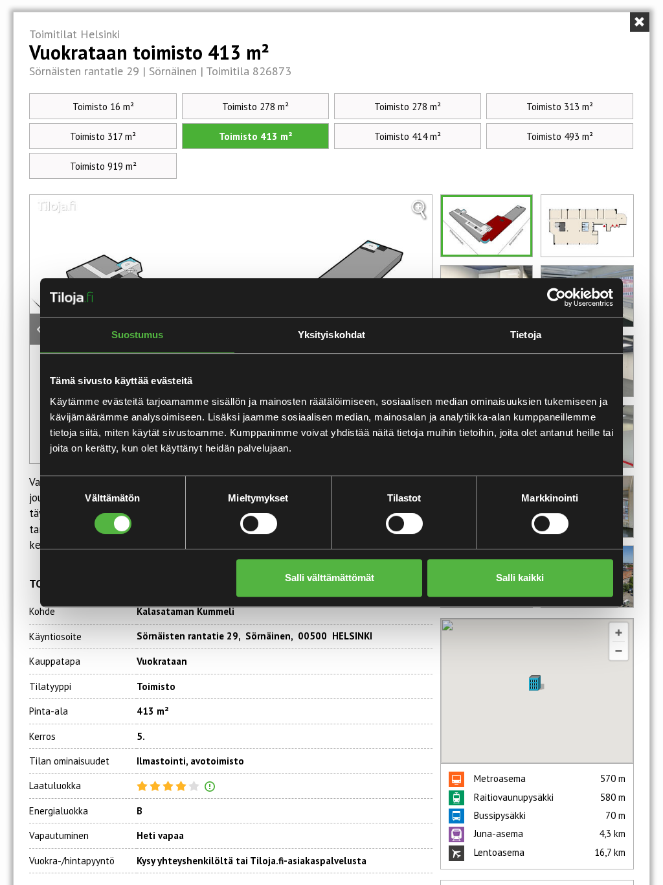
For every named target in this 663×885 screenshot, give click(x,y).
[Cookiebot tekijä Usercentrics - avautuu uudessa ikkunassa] (556, 297)
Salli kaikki (520, 577)
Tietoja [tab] (525, 334)
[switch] (258, 523)
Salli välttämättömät (329, 577)
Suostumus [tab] (137, 334)
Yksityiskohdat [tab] (331, 334)
